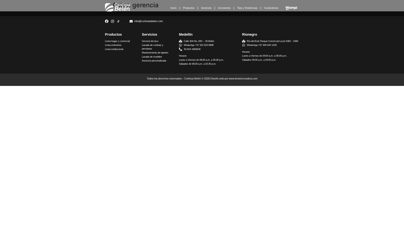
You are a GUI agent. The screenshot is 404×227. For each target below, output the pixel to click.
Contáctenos (271, 8)
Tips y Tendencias (247, 8)
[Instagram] (112, 21)
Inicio (173, 8)
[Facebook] (106, 21)
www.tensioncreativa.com (243, 78)
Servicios (206, 8)
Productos (188, 8)
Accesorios (224, 8)
